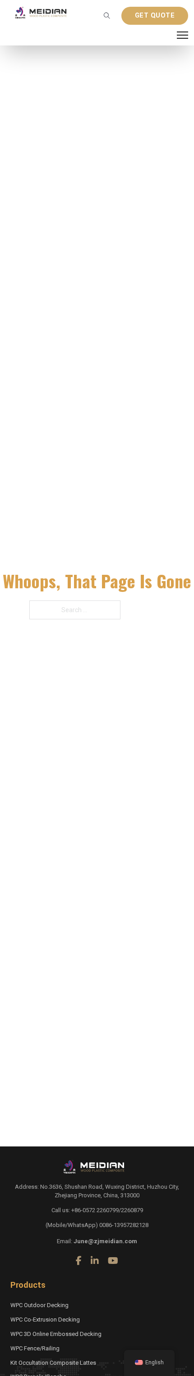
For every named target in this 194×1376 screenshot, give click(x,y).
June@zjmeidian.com (105, 1241)
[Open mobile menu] (182, 35)
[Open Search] (107, 15)
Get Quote (155, 15)
